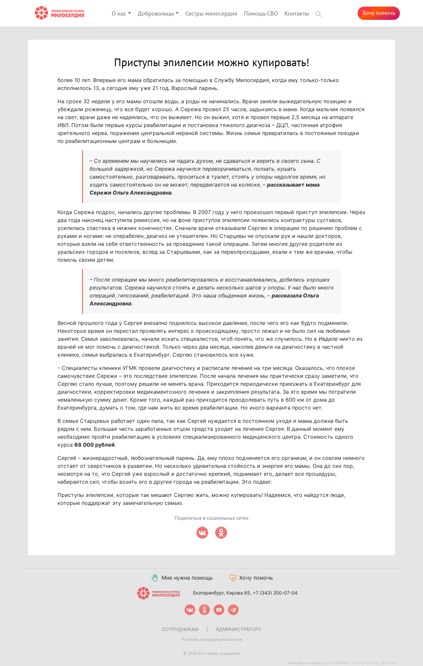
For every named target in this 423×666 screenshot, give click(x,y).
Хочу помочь (378, 13)
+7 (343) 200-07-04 (275, 593)
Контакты (297, 13)
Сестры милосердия (211, 13)
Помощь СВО (261, 13)
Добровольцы (156, 13)
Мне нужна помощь (187, 577)
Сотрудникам (180, 629)
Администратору (238, 629)
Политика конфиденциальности (211, 639)
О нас (119, 13)
